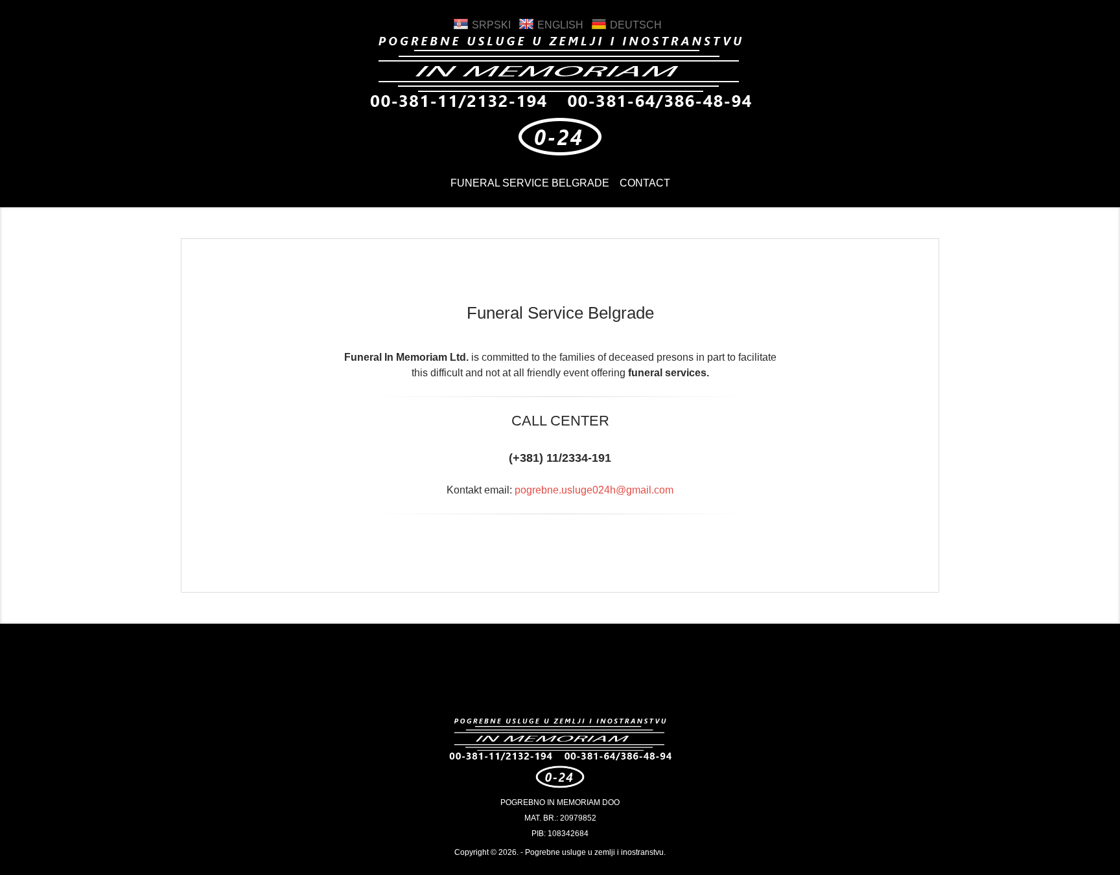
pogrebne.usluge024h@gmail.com (594, 489)
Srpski (491, 24)
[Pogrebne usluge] (560, 155)
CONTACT (645, 182)
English (560, 24)
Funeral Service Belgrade (529, 182)
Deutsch (636, 24)
